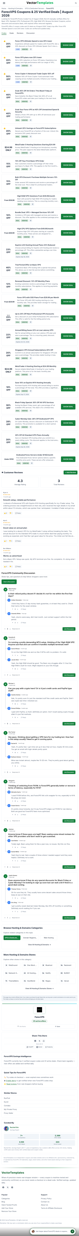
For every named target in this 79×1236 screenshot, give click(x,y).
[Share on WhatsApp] (43, 1041)
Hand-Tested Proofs (9, 1205)
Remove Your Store (9, 1211)
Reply (24, 609)
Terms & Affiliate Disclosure (51, 1208)
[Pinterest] (12, 1187)
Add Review (70, 472)
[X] (7, 1187)
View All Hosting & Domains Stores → (39, 988)
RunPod (7, 1098)
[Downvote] (17, 609)
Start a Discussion (9, 582)
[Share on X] (39, 1041)
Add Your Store (7, 1208)
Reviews (20, 33)
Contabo (7, 1106)
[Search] (65, 3)
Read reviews (11, 1084)
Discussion (30, 33)
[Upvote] (12, 609)
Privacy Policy (46, 1199)
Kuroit (6, 1102)
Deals (12, 33)
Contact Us (45, 1202)
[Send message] (72, 1231)
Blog (3, 1202)
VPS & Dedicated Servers (34, 8)
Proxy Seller (8, 1113)
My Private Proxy (10, 1109)
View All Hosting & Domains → (39, 945)
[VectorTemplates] (40, 3)
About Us (44, 1205)
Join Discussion (69, 629)
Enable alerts (11, 1081)
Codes (4, 33)
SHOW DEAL (68, 96)
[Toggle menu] (14, 3)
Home (4, 8)
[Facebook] (3, 1187)
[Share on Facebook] (35, 1041)
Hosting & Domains (15, 8)
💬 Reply (18, 513)
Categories (6, 1199)
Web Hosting (49, 938)
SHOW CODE (68, 45)
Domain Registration (31, 938)
